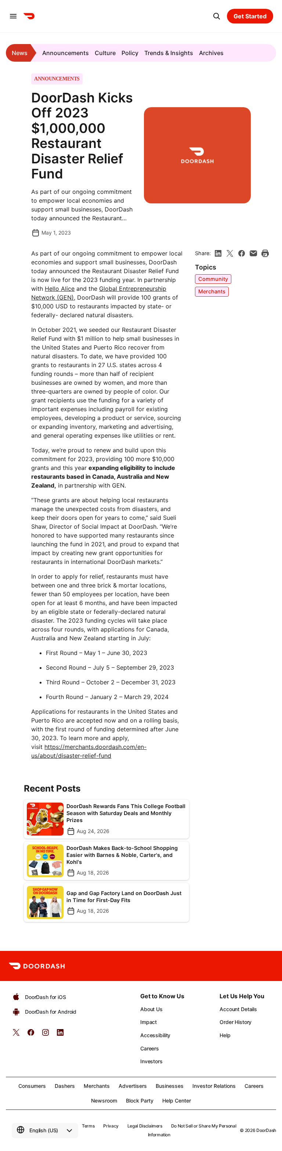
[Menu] (13, 16)
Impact (148, 1022)
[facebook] (241, 253)
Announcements (65, 53)
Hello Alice (60, 288)
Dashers (65, 1086)
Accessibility (155, 1035)
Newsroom (104, 1100)
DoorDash (266, 1130)
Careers (149, 1048)
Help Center (176, 1100)
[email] (253, 253)
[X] (229, 253)
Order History (236, 1022)
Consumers (32, 1086)
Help (225, 1035)
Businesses (170, 1086)
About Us (151, 1009)
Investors (151, 1061)
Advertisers (133, 1086)
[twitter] (16, 1035)
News (20, 53)
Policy (130, 53)
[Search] (216, 16)
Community (213, 279)
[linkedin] (218, 253)
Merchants (211, 291)
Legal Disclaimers (144, 1126)
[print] (265, 253)
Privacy (110, 1126)
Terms (88, 1126)
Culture (105, 53)
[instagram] (45, 1035)
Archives (211, 53)
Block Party (139, 1100)
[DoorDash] (29, 16)
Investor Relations (214, 1086)
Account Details (238, 1009)
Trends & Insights (168, 53)
